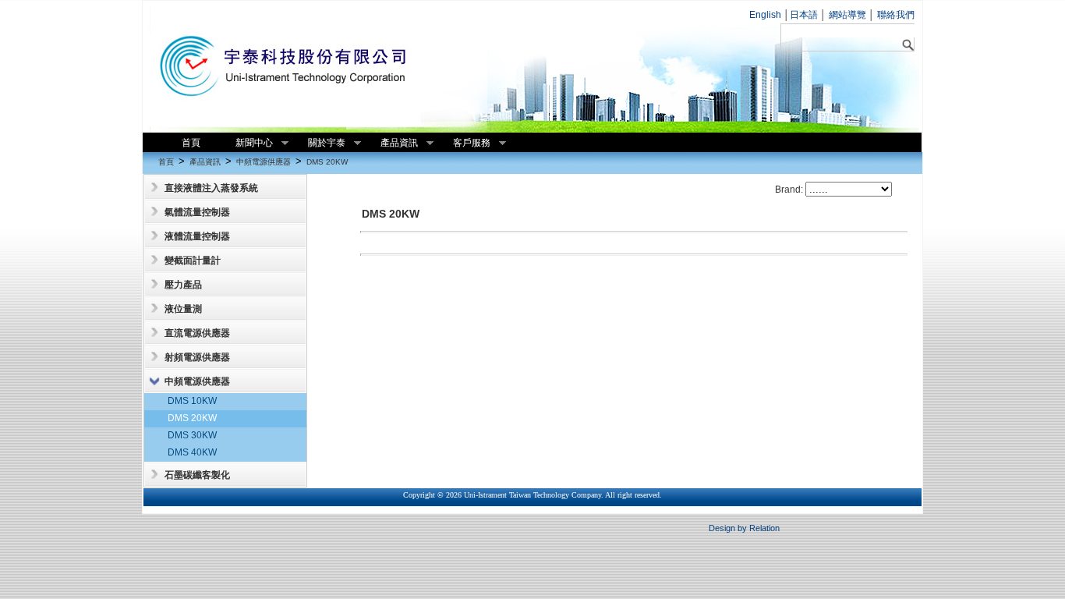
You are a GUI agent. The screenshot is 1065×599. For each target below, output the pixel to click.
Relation (764, 528)
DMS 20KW (327, 162)
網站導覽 (846, 14)
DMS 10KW (192, 400)
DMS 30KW (192, 435)
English (765, 14)
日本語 (804, 14)
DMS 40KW (192, 452)
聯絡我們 (895, 14)
